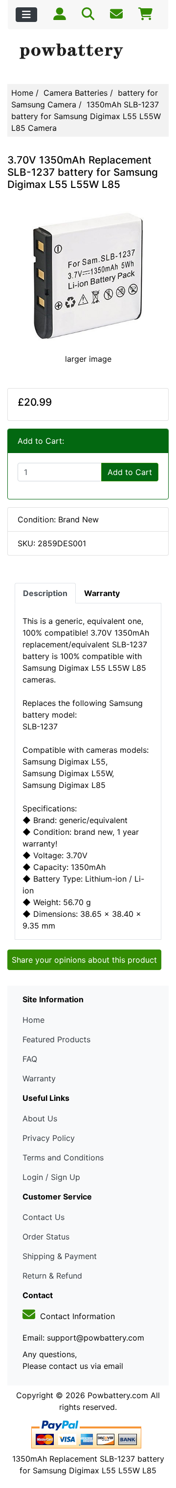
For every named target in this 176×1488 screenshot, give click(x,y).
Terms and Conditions (63, 1157)
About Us (39, 1118)
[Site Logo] (88, 51)
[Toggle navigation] (26, 14)
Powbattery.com (118, 1395)
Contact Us (43, 1217)
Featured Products (56, 1039)
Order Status (45, 1236)
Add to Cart (130, 472)
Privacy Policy (48, 1138)
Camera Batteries (76, 93)
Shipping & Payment (59, 1256)
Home (22, 93)
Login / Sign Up (51, 1177)
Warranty (39, 1078)
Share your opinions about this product (84, 960)
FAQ (29, 1059)
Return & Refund (52, 1276)
